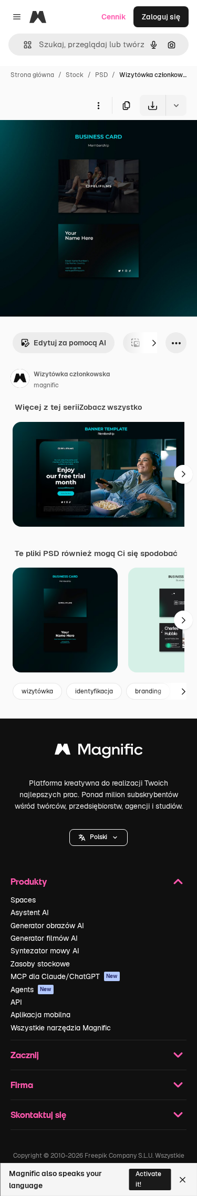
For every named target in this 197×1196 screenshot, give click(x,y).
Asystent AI (30, 912)
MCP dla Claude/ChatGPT (64, 976)
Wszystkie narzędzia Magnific (61, 1027)
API (16, 1002)
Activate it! (148, 1179)
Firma (22, 1084)
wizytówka (37, 691)
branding (148, 691)
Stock (75, 75)
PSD (101, 75)
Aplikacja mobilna (40, 1014)
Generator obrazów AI (47, 925)
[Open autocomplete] (23, 45)
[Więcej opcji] (98, 105)
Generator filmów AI (44, 938)
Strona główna (32, 75)
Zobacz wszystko (110, 407)
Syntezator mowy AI (45, 950)
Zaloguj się (161, 16)
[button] (98, 837)
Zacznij (25, 1054)
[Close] (182, 1179)
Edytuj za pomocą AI (70, 342)
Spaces (23, 900)
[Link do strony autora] (20, 380)
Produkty (29, 881)
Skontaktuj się (38, 1114)
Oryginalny (72, 140)
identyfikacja (94, 691)
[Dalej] (153, 342)
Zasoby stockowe (40, 964)
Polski (98, 837)
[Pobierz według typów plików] (175, 105)
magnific (46, 385)
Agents (31, 989)
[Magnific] (99, 752)
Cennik (113, 16)
